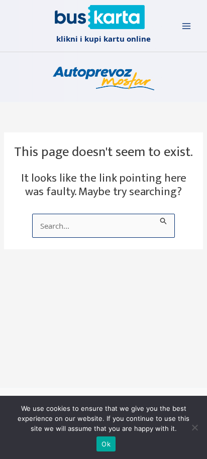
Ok (106, 444)
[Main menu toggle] (186, 26)
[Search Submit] (164, 219)
